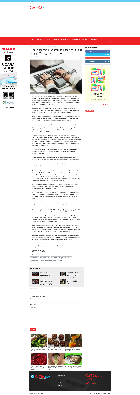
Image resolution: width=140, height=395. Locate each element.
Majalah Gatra (34, 1)
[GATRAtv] (92, 383)
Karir (59, 380)
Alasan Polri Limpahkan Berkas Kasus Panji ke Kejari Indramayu (73, 281)
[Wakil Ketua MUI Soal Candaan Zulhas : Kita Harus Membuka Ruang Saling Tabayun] (63, 274)
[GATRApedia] (92, 379)
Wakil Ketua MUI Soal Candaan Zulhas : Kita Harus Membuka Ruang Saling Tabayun (73, 275)
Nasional (39, 39)
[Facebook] (131, 1)
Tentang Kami (61, 375)
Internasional (65, 39)
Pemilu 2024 (34, 43)
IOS (109, 393)
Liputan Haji (93, 39)
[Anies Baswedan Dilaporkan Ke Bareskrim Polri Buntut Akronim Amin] (35, 274)
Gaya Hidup (75, 39)
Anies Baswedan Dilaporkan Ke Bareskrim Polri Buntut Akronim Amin (46, 275)
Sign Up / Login (17, 1)
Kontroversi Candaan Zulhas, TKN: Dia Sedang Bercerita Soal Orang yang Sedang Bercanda (46, 282)
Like (108, 51)
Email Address (33, 304)
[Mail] (139, 1)
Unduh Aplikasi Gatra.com (94, 393)
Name (31, 298)
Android (105, 393)
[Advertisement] (70, 25)
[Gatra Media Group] (93, 375)
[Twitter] (136, 1)
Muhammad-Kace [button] (55, 257)
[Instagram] (134, 1)
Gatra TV (41, 1)
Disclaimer (60, 385)
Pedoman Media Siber (63, 378)
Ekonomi (47, 39)
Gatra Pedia (47, 1)
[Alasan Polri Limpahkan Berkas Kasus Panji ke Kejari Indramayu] (63, 281)
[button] (108, 41)
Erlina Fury (34, 56)
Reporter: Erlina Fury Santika (40, 250)
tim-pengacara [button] (35, 257)
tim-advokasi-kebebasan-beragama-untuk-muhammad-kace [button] (46, 260)
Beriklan (60, 382)
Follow (107, 54)
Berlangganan (26, 1)
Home (33, 39)
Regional (84, 39)
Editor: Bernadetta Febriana (40, 251)
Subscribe (106, 58)
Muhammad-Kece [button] (45, 257)
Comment (32, 311)
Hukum (55, 39)
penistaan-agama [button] (66, 257)
